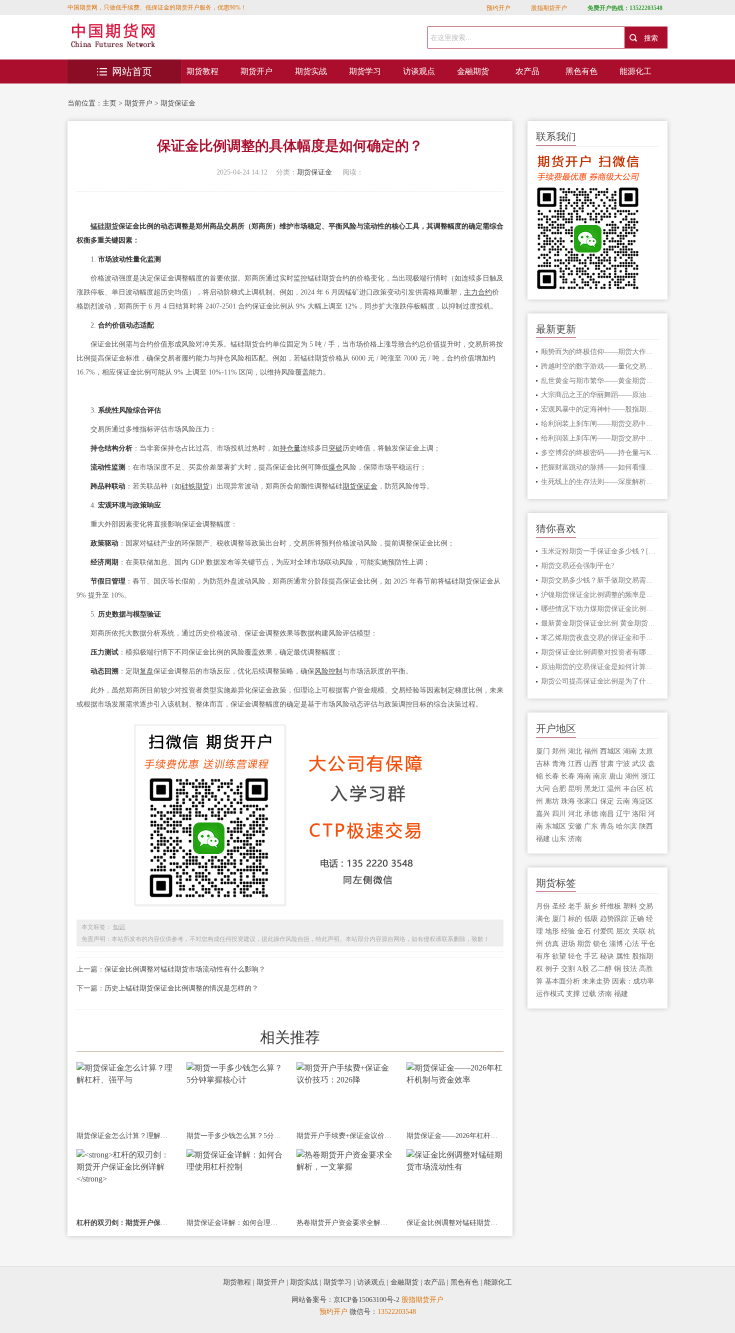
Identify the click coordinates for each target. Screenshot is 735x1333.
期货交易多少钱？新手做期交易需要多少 (600, 580)
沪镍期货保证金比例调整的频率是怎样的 (600, 594)
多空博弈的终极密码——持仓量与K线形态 (600, 452)
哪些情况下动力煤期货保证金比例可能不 (600, 608)
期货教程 (202, 71)
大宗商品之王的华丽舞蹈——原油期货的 (600, 394)
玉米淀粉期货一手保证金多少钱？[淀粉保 (600, 551)
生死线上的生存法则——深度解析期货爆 (600, 482)
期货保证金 (178, 103)
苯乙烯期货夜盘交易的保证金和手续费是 (600, 638)
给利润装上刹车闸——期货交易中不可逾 (600, 424)
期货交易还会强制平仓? (577, 566)
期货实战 (311, 71)
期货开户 (256, 71)
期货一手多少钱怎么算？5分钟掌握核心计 (235, 1136)
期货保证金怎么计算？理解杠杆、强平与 (125, 1136)
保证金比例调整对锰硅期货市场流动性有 (455, 1222)
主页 (109, 103)
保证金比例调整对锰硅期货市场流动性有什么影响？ (185, 969)
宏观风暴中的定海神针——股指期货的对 (600, 409)
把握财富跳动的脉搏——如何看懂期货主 (600, 467)
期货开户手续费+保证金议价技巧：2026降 (345, 1136)
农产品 (528, 71)
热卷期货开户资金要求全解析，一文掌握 (345, 1222)
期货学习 (365, 71)
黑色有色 (582, 71)
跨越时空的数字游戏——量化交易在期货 (600, 366)
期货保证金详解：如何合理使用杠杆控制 (235, 1222)
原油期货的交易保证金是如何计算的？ (600, 666)
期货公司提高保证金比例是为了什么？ (600, 681)
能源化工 (636, 71)
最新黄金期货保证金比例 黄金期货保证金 (600, 623)
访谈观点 (419, 71)
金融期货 (473, 71)
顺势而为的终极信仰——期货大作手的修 (600, 352)
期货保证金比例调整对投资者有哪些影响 (600, 652)
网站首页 (132, 71)
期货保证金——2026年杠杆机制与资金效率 (455, 1136)
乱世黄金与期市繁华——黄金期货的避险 (600, 380)
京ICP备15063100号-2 (367, 1300)
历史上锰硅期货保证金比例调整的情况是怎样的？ (181, 988)
